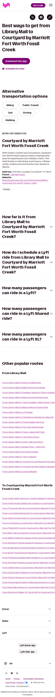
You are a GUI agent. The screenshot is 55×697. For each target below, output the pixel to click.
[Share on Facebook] (41, 17)
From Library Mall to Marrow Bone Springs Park (25, 407)
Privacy (17, 679)
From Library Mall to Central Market (19, 471)
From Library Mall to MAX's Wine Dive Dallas (23, 387)
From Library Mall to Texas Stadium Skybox (23, 422)
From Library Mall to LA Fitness (17, 412)
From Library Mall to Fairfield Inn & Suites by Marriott (28, 417)
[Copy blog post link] (49, 17)
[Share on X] (32, 17)
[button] (51, 5)
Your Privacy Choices (14, 682)
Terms (8, 679)
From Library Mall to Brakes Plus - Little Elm (23, 446)
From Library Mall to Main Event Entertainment (25, 397)
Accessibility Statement (33, 679)
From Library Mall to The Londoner (19, 456)
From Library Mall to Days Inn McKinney (21, 382)
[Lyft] (6, 5)
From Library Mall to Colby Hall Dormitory (22, 441)
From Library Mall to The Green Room (20, 437)
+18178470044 (17, 174)
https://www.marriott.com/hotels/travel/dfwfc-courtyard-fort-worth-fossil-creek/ (25, 181)
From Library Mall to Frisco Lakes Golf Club (23, 432)
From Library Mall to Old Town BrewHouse (23, 427)
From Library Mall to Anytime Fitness (20, 451)
